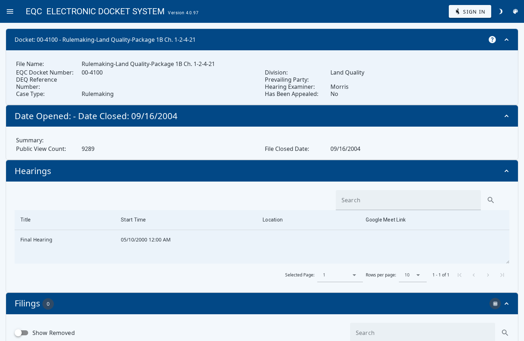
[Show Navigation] (10, 11)
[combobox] (340, 275)
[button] (354, 275)
